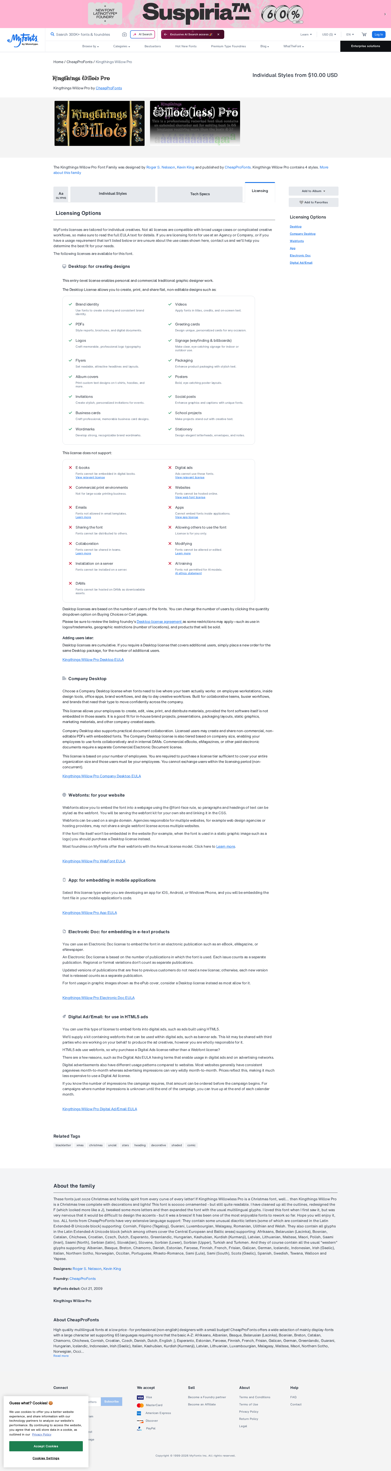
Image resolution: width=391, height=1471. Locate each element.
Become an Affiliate (202, 1404)
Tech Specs (200, 194)
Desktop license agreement (160, 621)
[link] (51, 34)
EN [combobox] (348, 34)
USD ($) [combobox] (327, 34)
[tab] (60, 194)
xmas (80, 1145)
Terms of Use (248, 1404)
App (293, 248)
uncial (112, 1145)
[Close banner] (218, 34)
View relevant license (90, 477)
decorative (158, 1145)
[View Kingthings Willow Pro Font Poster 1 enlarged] (100, 123)
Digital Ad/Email (301, 263)
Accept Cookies (46, 1446)
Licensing (260, 190)
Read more (61, 1356)
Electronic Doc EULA (98, 997)
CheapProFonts (80, 61)
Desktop (296, 226)
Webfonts (297, 241)
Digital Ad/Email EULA (99, 1109)
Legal (243, 1426)
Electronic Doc (300, 255)
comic (191, 1145)
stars (125, 1145)
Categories (120, 46)
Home (58, 61)
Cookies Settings (46, 1458)
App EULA (89, 912)
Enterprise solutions (365, 46)
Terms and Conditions (254, 1397)
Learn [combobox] (304, 34)
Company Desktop (303, 234)
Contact (296, 1404)
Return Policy (248, 1419)
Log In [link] (379, 34)
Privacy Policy (248, 1412)
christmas (96, 1145)
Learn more (83, 517)
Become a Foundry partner (207, 1397)
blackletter (63, 1145)
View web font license (190, 497)
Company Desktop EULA (101, 776)
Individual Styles (113, 193)
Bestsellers (153, 46)
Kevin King (185, 167)
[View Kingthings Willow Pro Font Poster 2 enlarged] (195, 123)
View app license (186, 517)
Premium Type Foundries (228, 46)
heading (140, 1145)
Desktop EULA (93, 659)
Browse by (89, 46)
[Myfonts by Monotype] (22, 40)
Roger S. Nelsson (160, 167)
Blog (263, 46)
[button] (385, 14)
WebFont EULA (93, 861)
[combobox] (101, 34)
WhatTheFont (292, 46)
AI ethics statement (188, 573)
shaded (177, 1145)
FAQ (293, 1397)
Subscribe (111, 1401)
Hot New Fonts (186, 46)
